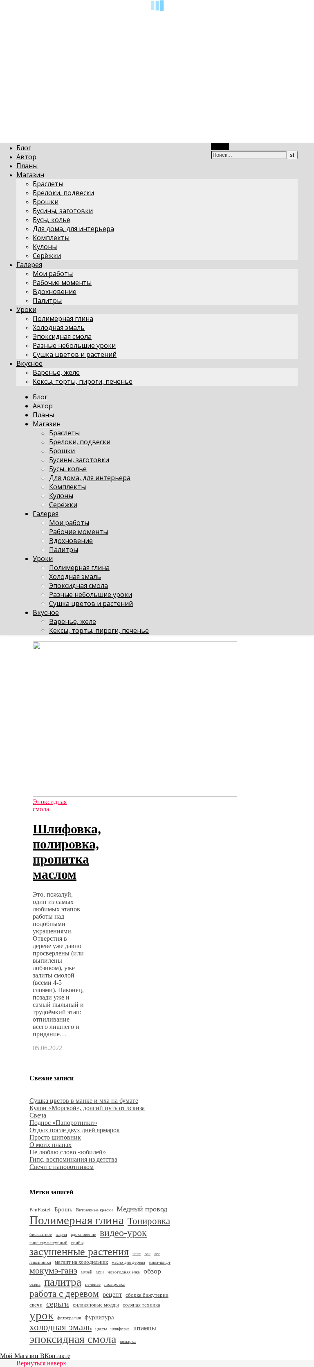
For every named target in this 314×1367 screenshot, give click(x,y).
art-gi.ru (10, 18)
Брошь (63, 1209)
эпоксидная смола (72, 1339)
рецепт (112, 1294)
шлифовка (120, 1329)
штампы (144, 1328)
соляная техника (141, 1305)
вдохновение (83, 1234)
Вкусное (29, 363)
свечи (36, 1305)
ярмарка (128, 1341)
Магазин (30, 174)
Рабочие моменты (62, 282)
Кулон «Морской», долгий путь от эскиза (87, 1107)
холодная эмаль (60, 1327)
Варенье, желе (56, 372)
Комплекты (51, 237)
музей (86, 1272)
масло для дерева (128, 1262)
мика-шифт (159, 1262)
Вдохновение (54, 291)
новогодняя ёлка (124, 1272)
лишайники (40, 1262)
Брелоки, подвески (63, 192)
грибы (77, 1242)
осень (34, 1284)
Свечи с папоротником (61, 1166)
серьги (57, 1303)
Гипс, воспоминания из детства (73, 1159)
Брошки (45, 201)
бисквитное (40, 1234)
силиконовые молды (96, 1305)
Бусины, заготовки (63, 210)
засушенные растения (79, 1252)
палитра (62, 1282)
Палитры (47, 300)
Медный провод (142, 1209)
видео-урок (123, 1232)
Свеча (37, 1115)
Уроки (26, 309)
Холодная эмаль (59, 327)
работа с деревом (64, 1294)
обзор (152, 1271)
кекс (136, 1253)
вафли (61, 1234)
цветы (101, 1329)
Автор (26, 156)
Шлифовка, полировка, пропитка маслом (67, 852)
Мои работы (53, 273)
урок (41, 1315)
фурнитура (99, 1317)
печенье (93, 1284)
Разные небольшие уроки (74, 345)
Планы (27, 165)
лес (157, 1253)
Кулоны (45, 246)
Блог (23, 147)
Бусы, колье (51, 219)
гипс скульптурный (48, 1242)
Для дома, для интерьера (73, 228)
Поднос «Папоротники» (63, 1122)
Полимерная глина (63, 318)
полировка (114, 1284)
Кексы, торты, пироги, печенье (82, 381)
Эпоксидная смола (62, 336)
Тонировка (149, 1221)
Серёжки (47, 255)
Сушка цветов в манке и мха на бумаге (83, 1100)
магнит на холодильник (81, 1262)
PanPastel (40, 1210)
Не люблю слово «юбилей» (67, 1152)
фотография (69, 1318)
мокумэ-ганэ (53, 1270)
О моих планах (50, 1144)
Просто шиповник (55, 1137)
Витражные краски (94, 1210)
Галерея (29, 264)
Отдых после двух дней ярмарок (74, 1130)
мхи (100, 1272)
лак (147, 1253)
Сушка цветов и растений (75, 354)
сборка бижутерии (147, 1295)
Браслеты (48, 183)
